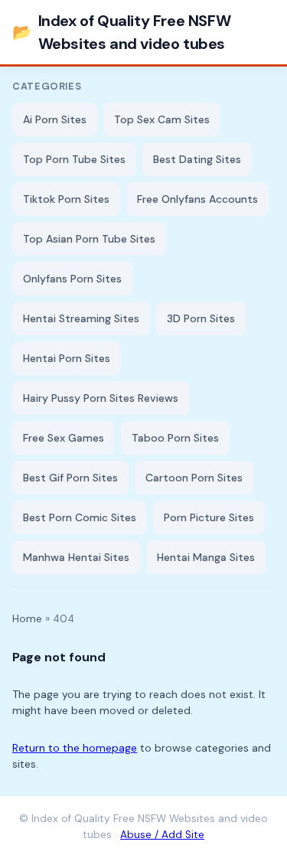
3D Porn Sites (201, 318)
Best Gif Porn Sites (70, 477)
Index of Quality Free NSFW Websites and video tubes (121, 32)
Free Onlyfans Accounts (197, 199)
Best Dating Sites (197, 159)
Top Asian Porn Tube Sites (89, 239)
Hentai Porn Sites (66, 358)
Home (27, 618)
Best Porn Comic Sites (79, 517)
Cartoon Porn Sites (194, 477)
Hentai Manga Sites (206, 557)
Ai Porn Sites (54, 119)
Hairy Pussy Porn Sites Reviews (100, 398)
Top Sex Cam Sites (162, 119)
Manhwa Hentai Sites (76, 557)
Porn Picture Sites (209, 517)
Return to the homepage (74, 748)
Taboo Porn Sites (175, 438)
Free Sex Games (63, 438)
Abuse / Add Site (162, 834)
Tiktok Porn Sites (66, 199)
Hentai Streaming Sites (81, 318)
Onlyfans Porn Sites (72, 278)
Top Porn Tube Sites (74, 159)
